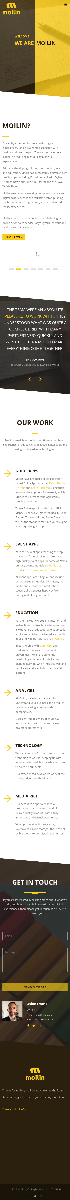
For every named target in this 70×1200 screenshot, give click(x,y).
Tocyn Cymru (14, 236)
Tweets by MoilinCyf (14, 1109)
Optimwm (46, 645)
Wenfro (58, 638)
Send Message (35, 987)
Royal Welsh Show (44, 570)
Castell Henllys (40, 488)
